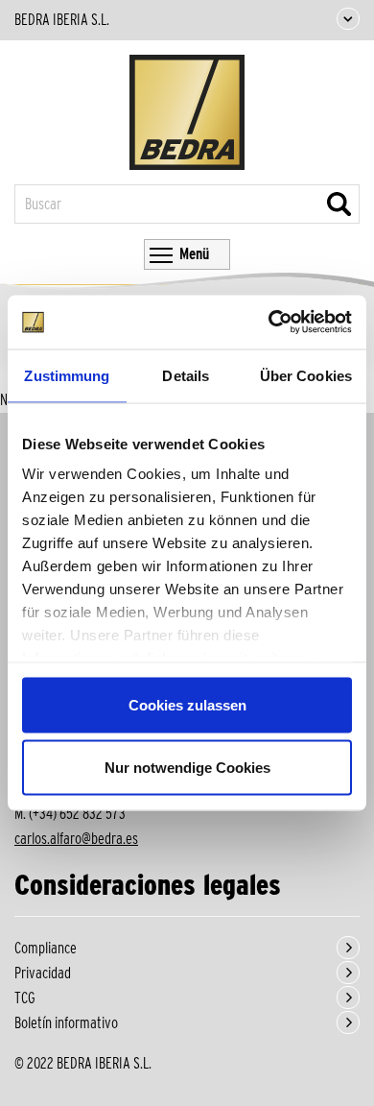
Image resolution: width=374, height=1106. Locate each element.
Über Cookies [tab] (306, 375)
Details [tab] (185, 375)
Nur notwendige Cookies (187, 767)
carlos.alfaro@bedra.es (76, 839)
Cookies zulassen (187, 704)
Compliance (45, 948)
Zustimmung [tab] (66, 375)
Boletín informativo (66, 1023)
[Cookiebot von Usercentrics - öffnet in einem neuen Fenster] (269, 322)
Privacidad (42, 973)
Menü (194, 254)
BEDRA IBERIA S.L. (61, 20)
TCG (24, 998)
